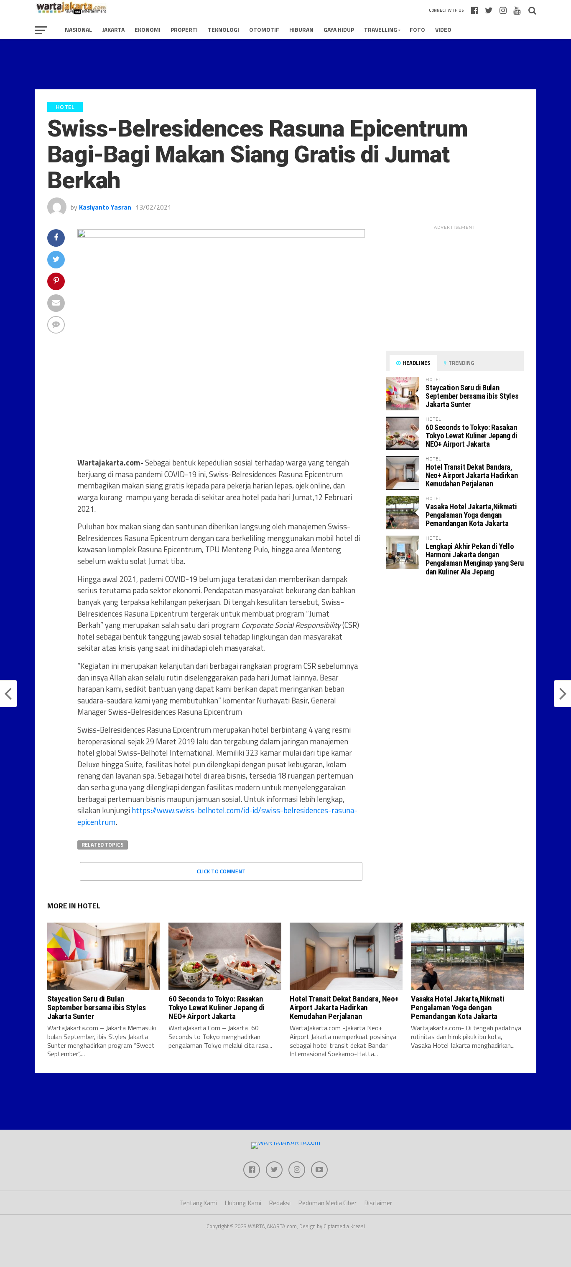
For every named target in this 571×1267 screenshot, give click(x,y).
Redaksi (280, 1203)
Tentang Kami (198, 1203)
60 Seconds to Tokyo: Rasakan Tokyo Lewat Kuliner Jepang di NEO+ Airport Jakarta (471, 435)
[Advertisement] (285, 64)
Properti (184, 29)
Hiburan (301, 29)
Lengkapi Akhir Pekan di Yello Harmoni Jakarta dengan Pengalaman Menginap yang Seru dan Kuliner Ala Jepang (474, 559)
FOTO (417, 29)
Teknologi (223, 29)
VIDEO (443, 29)
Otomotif (264, 29)
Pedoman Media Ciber (327, 1203)
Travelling (380, 29)
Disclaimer (378, 1203)
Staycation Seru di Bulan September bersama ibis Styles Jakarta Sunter (472, 396)
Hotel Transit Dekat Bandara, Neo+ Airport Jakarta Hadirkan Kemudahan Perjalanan (471, 475)
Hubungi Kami (243, 1203)
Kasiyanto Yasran (105, 207)
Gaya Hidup (339, 29)
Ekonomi (148, 29)
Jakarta (113, 29)
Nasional (78, 29)
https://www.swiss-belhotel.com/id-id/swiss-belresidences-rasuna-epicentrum (217, 816)
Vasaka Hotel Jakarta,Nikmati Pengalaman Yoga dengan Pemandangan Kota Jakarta (471, 515)
